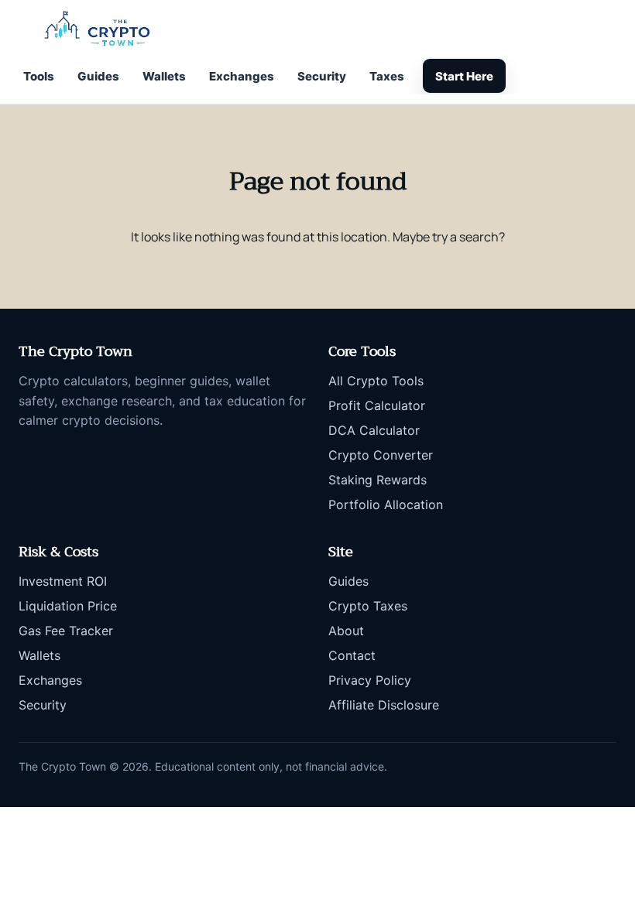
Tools (38, 76)
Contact (352, 655)
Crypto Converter (380, 455)
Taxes (386, 76)
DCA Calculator (374, 430)
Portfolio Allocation (385, 504)
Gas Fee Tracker (66, 630)
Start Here (464, 76)
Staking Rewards (377, 479)
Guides (98, 76)
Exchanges (241, 76)
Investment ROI (63, 581)
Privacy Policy (369, 680)
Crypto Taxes (367, 606)
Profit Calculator (376, 405)
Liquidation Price (68, 606)
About (346, 630)
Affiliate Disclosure (383, 705)
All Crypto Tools (376, 380)
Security (321, 76)
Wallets (164, 76)
